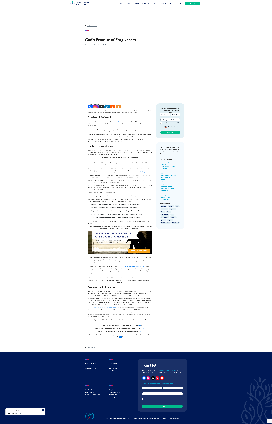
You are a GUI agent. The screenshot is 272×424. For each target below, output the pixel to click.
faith (177, 206)
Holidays (163, 182)
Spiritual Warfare (165, 197)
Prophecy (163, 195)
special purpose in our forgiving (136, 172)
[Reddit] (112, 106)
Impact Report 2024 (90, 368)
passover (173, 217)
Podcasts (144, 383)
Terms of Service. (174, 126)
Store (155, 3)
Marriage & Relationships (167, 188)
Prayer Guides (113, 368)
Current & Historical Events (168, 166)
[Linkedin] (107, 106)
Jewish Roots (164, 184)
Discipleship (164, 168)
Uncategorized (165, 199)
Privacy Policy (18, 413)
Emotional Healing (166, 171)
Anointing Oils (113, 394)
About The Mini (89, 363)
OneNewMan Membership (168, 383)
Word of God (175, 222)
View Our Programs (90, 392)
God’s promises (120, 122)
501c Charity (163, 418)
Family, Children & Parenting (168, 175)
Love (172, 214)
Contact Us (163, 3)
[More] (118, 106)
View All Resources (114, 371)
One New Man (164, 190)
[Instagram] (96, 106)
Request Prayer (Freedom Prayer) (118, 366)
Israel (162, 211)
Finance (163, 179)
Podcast (163, 193)
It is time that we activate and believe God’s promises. (102, 307)
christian (163, 206)
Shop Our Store (113, 390)
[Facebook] (90, 106)
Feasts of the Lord (165, 177)
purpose (170, 220)
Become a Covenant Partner (92, 394)
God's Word (164, 209)
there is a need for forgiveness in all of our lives (131, 266)
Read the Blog (113, 363)
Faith (162, 173)
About (120, 3)
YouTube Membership (154, 383)
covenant (171, 206)
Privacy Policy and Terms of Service (133, 418)
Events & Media (146, 3)
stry (94, 363)
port (94, 390)
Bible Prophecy (165, 162)
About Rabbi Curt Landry (91, 366)
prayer (163, 220)
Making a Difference (166, 186)
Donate (192, 3)
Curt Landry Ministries (102, 44)
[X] (101, 106)
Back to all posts (92, 26)
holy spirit (172, 209)
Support (128, 3)
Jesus (168, 211)
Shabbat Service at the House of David (165, 370)
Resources (136, 3)
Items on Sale (112, 397)
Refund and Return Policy (151, 418)
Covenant (163, 164)
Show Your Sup (89, 390)
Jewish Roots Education (115, 392)
